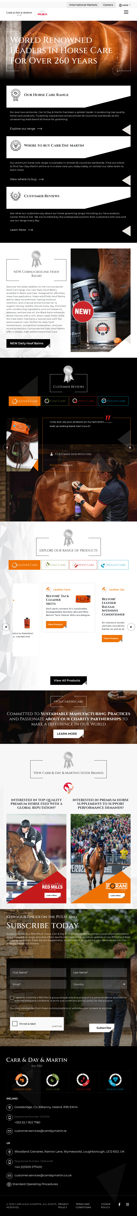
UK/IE (125, 5)
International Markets (83, 4)
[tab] (24, 401)
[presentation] (117, 58)
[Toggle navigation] (126, 11)
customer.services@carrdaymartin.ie (40, 1131)
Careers (108, 4)
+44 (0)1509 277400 (28, 1167)
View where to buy (23, 179)
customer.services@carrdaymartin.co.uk (43, 1175)
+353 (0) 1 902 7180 (27, 1122)
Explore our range (22, 128)
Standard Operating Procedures (35, 1184)
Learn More (18, 230)
